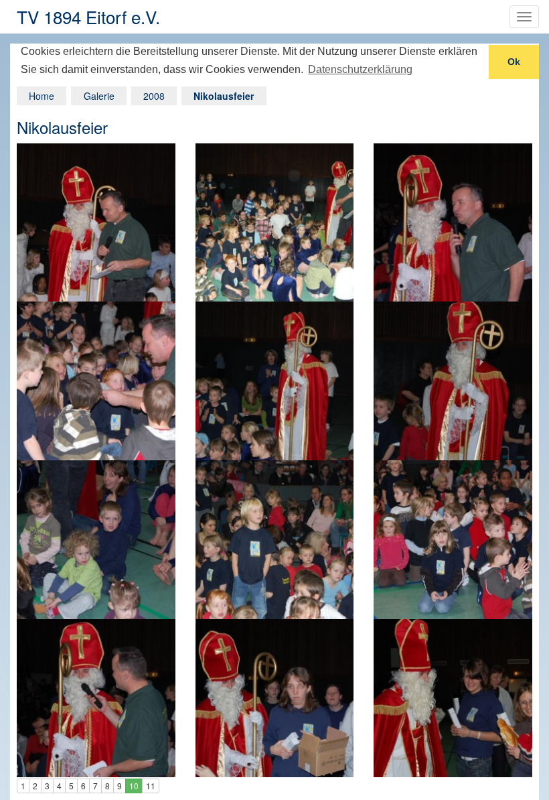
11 (150, 785)
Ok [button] (513, 61)
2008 (154, 96)
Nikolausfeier (223, 96)
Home (41, 96)
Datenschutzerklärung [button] (360, 69)
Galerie (99, 96)
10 (134, 785)
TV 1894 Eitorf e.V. (88, 16)
